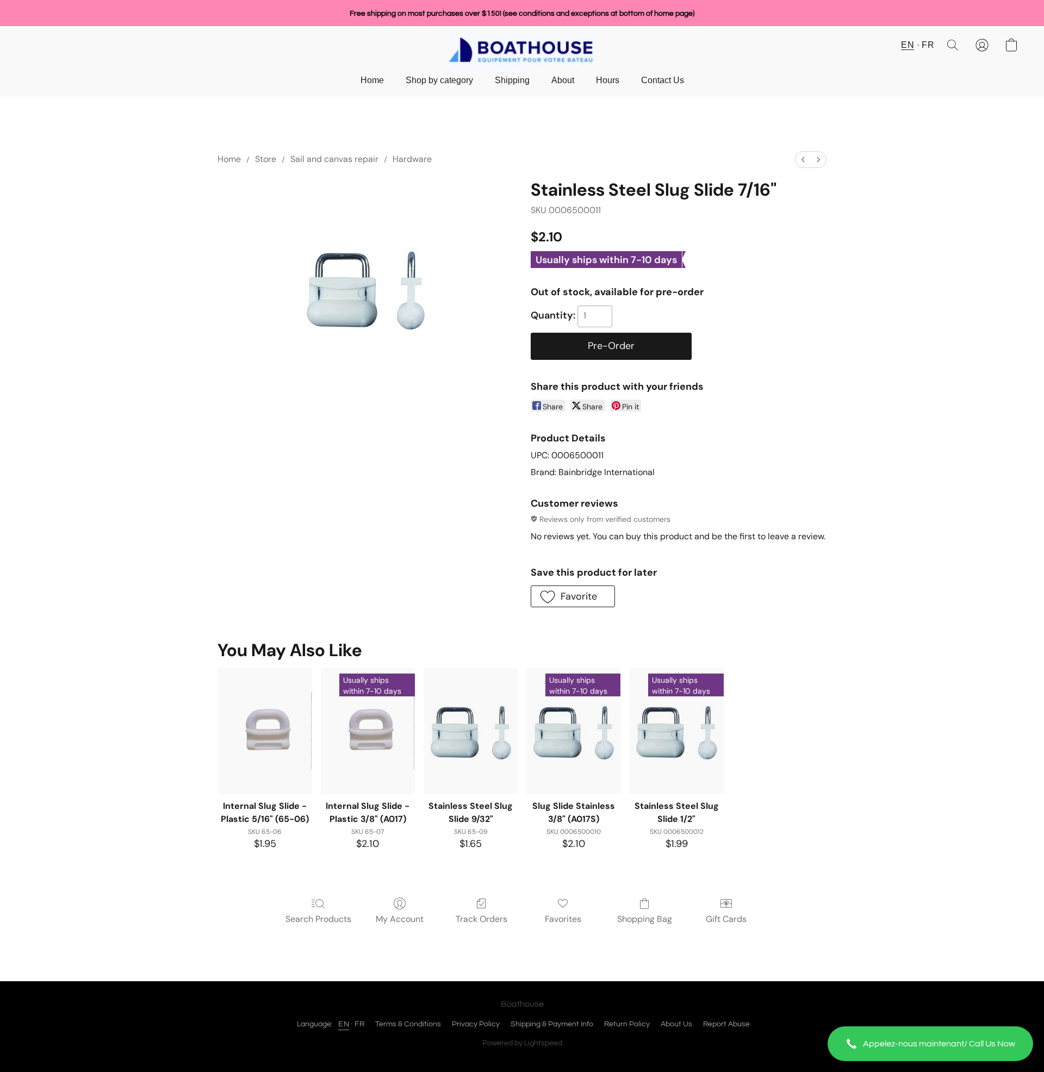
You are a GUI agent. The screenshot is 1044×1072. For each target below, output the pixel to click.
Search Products (318, 919)
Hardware (412, 159)
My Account (400, 919)
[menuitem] (803, 159)
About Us (676, 1024)
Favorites (563, 919)
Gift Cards (726, 919)
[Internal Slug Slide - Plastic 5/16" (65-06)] (264, 731)
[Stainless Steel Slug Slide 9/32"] (471, 731)
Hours (607, 80)
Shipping (512, 80)
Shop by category (439, 80)
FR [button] (928, 44)
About (562, 80)
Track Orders (481, 919)
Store (265, 159)
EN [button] (907, 44)
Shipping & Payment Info (552, 1024)
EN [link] (343, 1024)
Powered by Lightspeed (522, 1043)
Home (372, 80)
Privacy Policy (476, 1024)
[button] (930, 1043)
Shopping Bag (644, 919)
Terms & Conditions (408, 1024)
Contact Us (662, 80)
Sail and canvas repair (334, 159)
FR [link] (359, 1024)
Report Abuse (726, 1024)
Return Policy (627, 1024)
